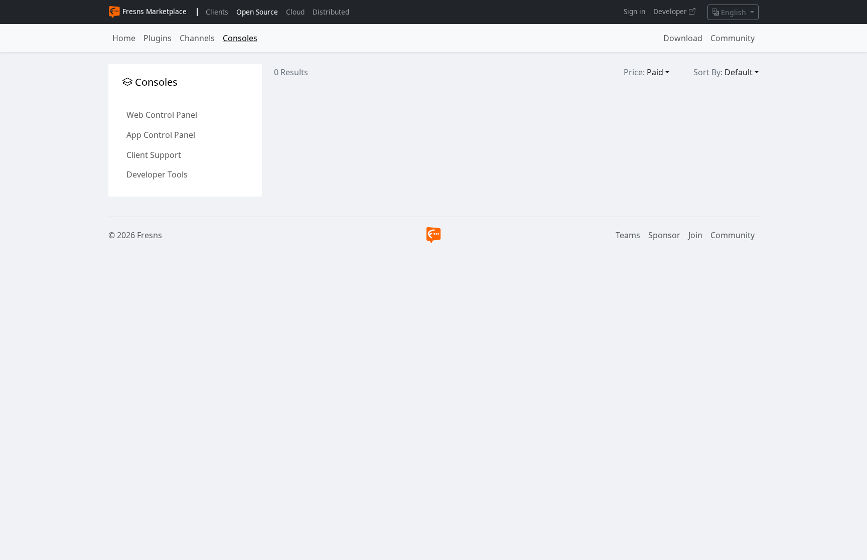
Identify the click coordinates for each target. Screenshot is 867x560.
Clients (217, 12)
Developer (671, 11)
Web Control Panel (161, 114)
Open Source (257, 12)
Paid (655, 72)
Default (739, 72)
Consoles (240, 38)
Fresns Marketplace (153, 11)
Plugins (157, 38)
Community (732, 38)
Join (695, 235)
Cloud (295, 12)
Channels (197, 38)
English (733, 12)
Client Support (153, 154)
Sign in (634, 11)
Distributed (331, 12)
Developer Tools (157, 174)
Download (682, 38)
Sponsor (664, 235)
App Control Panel (160, 134)
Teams (628, 235)
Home (123, 38)
